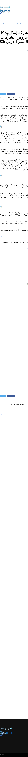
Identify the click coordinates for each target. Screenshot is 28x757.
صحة (14, 23)
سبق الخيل (19, 23)
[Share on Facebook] (11, 94)
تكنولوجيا (4, 23)
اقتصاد (9, 23)
